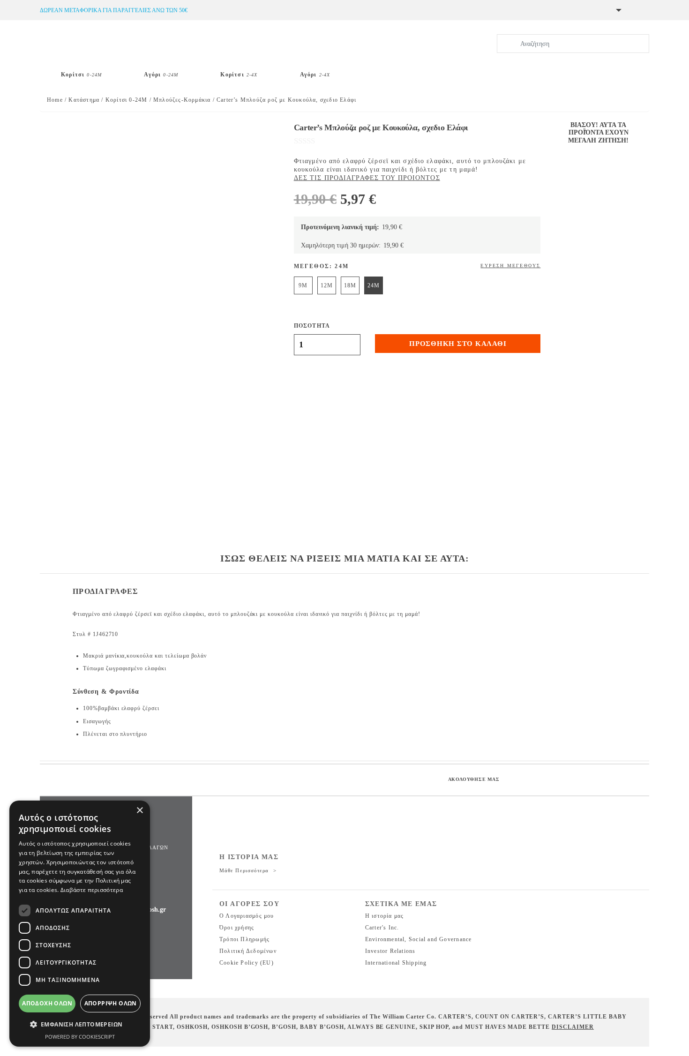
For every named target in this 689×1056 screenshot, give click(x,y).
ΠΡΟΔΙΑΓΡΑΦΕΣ (105, 591)
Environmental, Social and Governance (418, 939)
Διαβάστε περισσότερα (91, 890)
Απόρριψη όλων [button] (110, 1003)
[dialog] (79, 924)
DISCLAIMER (573, 1027)
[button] (80, 1025)
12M (327, 285)
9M (303, 285)
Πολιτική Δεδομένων (248, 951)
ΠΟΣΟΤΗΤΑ (312, 325)
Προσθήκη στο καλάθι (457, 343)
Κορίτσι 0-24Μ (126, 100)
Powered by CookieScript (80, 1036)
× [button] (139, 810)
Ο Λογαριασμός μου (246, 916)
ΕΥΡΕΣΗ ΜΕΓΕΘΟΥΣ (510, 265)
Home (55, 100)
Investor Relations (390, 951)
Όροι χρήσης (236, 927)
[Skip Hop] (382, 70)
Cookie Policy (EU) (246, 962)
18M (350, 285)
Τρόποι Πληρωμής (244, 939)
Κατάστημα (83, 100)
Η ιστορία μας (384, 916)
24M (373, 285)
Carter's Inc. (382, 927)
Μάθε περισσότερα (245, 870)
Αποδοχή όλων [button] (47, 1003)
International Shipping (396, 962)
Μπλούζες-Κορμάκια (181, 100)
